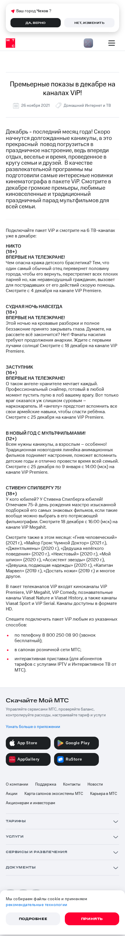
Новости (95, 784)
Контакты (72, 784)
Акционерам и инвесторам (30, 803)
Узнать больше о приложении (33, 727)
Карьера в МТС (103, 794)
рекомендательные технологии (36, 905)
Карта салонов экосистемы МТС (53, 794)
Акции (11, 794)
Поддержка (45, 784)
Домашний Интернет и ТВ (87, 106)
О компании (17, 784)
